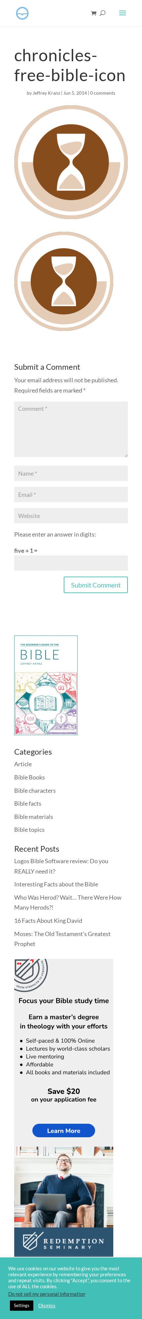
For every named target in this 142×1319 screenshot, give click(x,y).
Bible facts (27, 803)
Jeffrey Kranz (46, 93)
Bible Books (29, 777)
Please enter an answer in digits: (55, 534)
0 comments (102, 93)
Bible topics (29, 829)
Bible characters (35, 790)
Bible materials (33, 816)
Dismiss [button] (46, 1305)
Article (23, 764)
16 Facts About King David (48, 920)
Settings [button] (21, 1305)
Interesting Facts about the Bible (56, 884)
